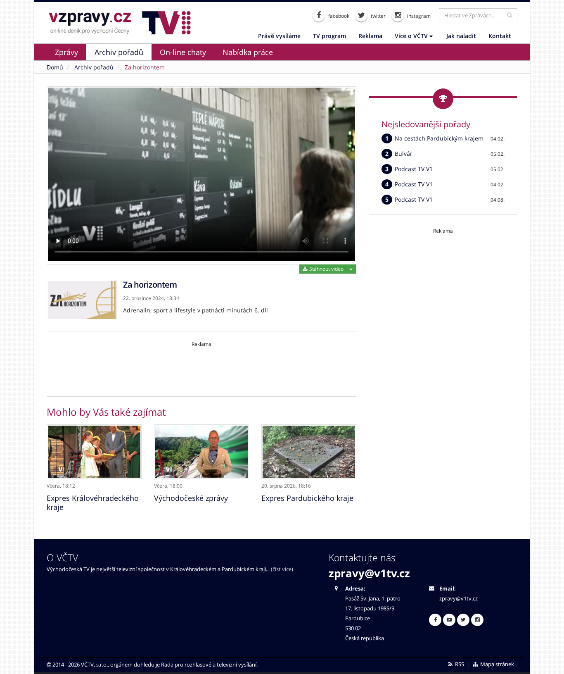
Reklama (370, 36)
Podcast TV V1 (414, 169)
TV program (329, 36)
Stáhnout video (326, 268)
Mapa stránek (496, 664)
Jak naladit (461, 36)
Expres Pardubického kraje (307, 498)
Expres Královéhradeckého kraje (93, 502)
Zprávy (66, 52)
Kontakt (499, 36)
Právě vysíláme (279, 36)
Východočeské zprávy (191, 498)
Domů (55, 67)
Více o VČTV (412, 36)
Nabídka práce (248, 52)
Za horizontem (145, 67)
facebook (338, 15)
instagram (418, 15)
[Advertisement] (201, 366)
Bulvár (403, 153)
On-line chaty (183, 52)
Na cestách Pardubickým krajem (439, 138)
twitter (378, 15)
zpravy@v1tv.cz (369, 573)
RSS (459, 664)
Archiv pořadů (119, 52)
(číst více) (282, 569)
